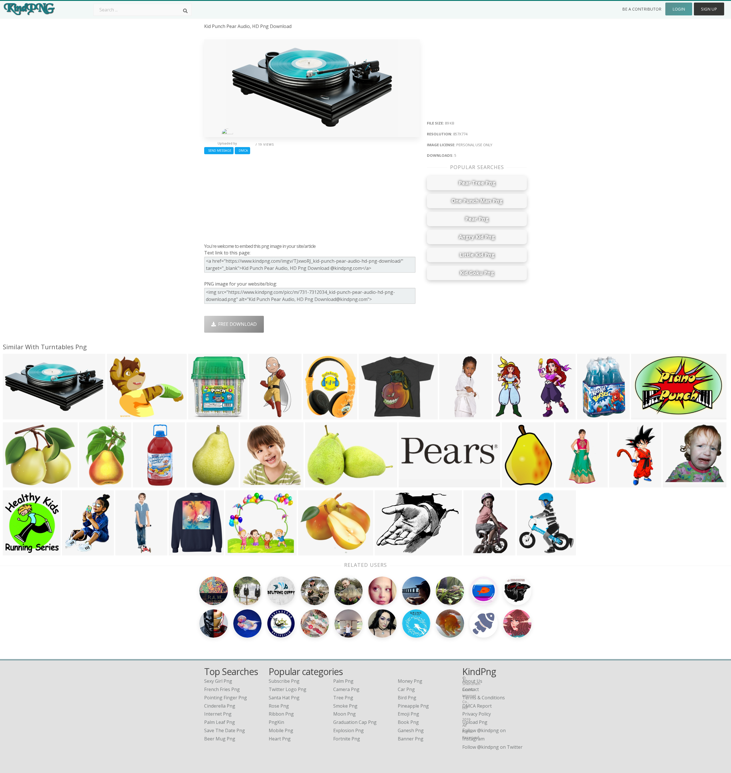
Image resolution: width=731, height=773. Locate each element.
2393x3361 (199, 484)
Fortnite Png (346, 739)
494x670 (251, 484)
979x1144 (181, 552)
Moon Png (344, 714)
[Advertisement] (312, 197)
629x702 (13, 552)
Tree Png (343, 697)
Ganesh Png (411, 730)
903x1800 (145, 484)
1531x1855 (316, 416)
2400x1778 (387, 552)
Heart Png (280, 739)
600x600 (369, 416)
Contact (470, 689)
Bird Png (407, 697)
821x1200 (475, 552)
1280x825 (505, 416)
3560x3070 (311, 552)
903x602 (642, 416)
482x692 (588, 416)
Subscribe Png (284, 681)
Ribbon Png (281, 714)
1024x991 (675, 484)
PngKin (276, 722)
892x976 (527, 552)
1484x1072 (318, 484)
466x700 (566, 484)
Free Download (236, 324)
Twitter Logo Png (287, 689)
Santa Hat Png (284, 697)
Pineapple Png (413, 706)
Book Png (408, 722)
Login (678, 9)
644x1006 (621, 484)
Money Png (410, 681)
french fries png (222, 689)
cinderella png (219, 706)
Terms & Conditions (483, 697)
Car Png (406, 689)
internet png (218, 714)
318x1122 (127, 552)
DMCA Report (477, 706)
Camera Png (346, 689)
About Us (472, 681)
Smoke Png (345, 706)
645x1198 (261, 416)
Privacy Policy (476, 714)
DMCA (242, 150)
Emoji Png (408, 714)
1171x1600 (92, 484)
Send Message (218, 150)
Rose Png (279, 706)
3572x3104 (16, 484)
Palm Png (343, 681)
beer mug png (219, 739)
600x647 (199, 416)
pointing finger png (225, 697)
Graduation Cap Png (355, 722)
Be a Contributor (641, 9)
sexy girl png (218, 681)
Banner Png (410, 739)
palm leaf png (219, 722)
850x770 (236, 552)
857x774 (13, 416)
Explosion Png (348, 730)
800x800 (117, 416)
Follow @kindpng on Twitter (492, 747)
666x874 (73, 552)
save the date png (224, 730)
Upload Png (474, 722)
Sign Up (709, 9)
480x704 (450, 416)
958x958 (512, 484)
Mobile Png (281, 730)
